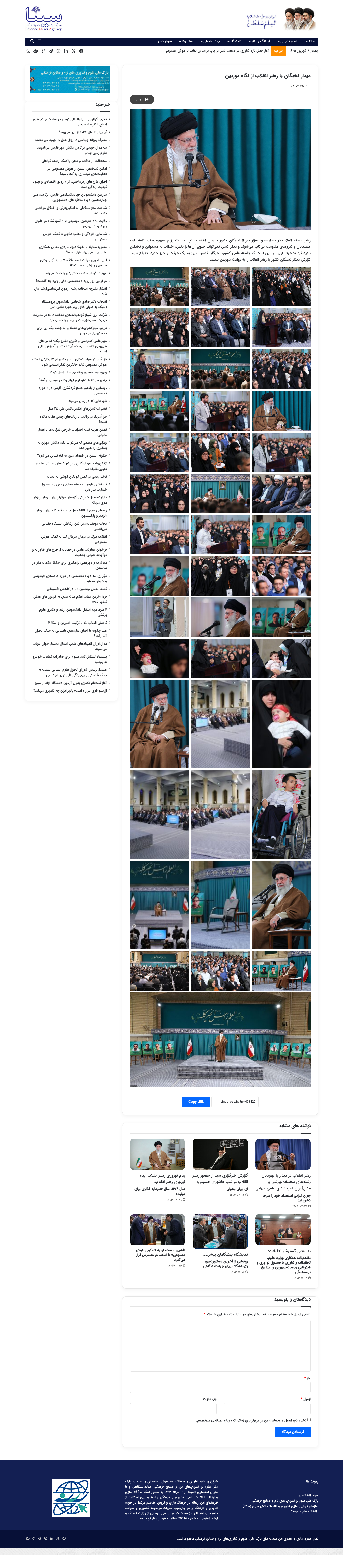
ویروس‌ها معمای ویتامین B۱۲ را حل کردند (78, 372)
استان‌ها (187, 41)
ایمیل (306, 1399)
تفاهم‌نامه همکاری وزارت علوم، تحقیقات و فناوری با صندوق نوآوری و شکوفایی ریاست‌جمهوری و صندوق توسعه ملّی (284, 1261)
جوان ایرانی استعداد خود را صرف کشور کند (283, 1187)
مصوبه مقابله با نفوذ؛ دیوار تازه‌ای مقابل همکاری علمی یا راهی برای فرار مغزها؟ (73, 249)
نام (307, 1377)
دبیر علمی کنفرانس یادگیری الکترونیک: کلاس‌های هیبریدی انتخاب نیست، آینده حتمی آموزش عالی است (72, 346)
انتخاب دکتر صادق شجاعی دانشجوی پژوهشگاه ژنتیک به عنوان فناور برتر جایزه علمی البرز (74, 304)
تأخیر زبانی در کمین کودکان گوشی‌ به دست (77, 476)
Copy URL (196, 1102)
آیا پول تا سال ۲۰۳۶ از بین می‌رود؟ (83, 132)
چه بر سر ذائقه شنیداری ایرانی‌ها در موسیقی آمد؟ (73, 380)
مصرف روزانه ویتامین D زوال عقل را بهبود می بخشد (71, 140)
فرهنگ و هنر (260, 41)
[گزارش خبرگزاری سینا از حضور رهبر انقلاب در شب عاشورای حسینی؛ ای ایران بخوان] (220, 1154)
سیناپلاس (165, 41)
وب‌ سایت (210, 1399)
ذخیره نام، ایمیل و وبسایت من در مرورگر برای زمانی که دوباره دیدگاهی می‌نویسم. (251, 1420)
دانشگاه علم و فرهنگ (303, 1511)
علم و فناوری (289, 41)
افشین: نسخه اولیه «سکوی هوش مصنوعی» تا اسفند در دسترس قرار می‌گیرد (160, 1254)
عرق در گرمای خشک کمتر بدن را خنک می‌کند (76, 273)
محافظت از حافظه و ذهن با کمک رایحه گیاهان (74, 161)
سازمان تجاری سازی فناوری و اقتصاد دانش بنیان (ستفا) (280, 1506)
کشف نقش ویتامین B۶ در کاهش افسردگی (77, 589)
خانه (311, 41)
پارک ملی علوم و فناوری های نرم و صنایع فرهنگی (285, 1501)
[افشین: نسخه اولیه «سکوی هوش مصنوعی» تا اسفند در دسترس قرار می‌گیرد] (157, 1229)
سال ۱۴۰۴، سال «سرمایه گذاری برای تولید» (159, 1184)
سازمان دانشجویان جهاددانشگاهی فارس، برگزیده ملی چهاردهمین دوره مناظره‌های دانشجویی (70, 197)
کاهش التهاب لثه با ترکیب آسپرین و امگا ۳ (77, 623)
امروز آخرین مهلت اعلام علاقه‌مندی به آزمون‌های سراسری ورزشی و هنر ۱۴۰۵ (73, 262)
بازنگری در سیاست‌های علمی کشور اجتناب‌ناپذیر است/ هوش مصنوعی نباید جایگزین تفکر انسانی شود (69, 362)
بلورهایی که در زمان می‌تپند (87, 401)
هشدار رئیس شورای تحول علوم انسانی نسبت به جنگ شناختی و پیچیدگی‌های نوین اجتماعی (72, 672)
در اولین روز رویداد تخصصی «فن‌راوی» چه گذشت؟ (71, 281)
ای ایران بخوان (220, 1182)
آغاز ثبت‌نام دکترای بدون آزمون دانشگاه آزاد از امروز (71, 683)
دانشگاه (235, 41)
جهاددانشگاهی (308, 1495)
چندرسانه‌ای (211, 41)
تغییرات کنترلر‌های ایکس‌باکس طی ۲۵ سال (77, 408)
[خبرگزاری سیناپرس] (277, 19)
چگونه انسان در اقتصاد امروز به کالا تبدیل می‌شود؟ (72, 455)
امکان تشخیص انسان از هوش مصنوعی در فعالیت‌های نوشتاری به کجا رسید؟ (77, 171)
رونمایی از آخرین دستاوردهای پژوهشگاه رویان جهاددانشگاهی (225, 1260)
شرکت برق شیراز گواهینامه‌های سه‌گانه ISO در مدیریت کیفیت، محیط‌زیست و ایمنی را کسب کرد (69, 317)
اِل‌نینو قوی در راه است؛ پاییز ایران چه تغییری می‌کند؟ (70, 690)
